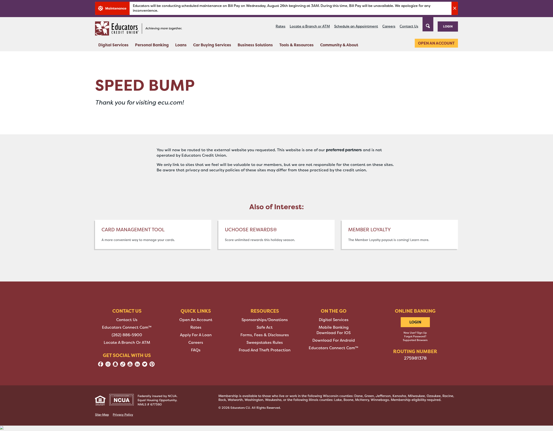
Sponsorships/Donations (265, 319)
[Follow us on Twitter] (144, 365)
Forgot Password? (415, 336)
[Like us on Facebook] (100, 365)
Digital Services (113, 45)
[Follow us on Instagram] (108, 365)
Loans (181, 45)
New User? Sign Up (415, 332)
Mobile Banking (334, 327)
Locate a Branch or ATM (310, 26)
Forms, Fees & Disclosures (264, 335)
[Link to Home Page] (138, 29)
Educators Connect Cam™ (127, 327)
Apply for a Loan (196, 335)
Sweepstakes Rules (264, 342)
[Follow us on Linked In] (137, 365)
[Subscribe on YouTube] (130, 365)
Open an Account (436, 43)
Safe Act (265, 327)
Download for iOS (333, 332)
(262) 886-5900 (127, 335)
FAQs (195, 350)
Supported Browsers (415, 340)
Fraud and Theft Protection (265, 350)
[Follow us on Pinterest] (152, 365)
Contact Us (409, 26)
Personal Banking (152, 45)
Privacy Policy (123, 415)
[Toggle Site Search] (428, 23)
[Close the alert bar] (454, 8)
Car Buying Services (212, 45)
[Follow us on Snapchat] (115, 365)
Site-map (102, 415)
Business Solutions (255, 45)
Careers (388, 26)
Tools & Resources (296, 45)
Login (448, 26)
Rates (280, 26)
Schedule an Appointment (356, 26)
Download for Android (333, 340)
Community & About (339, 45)
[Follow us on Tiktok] (122, 365)
